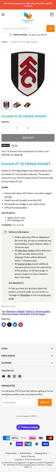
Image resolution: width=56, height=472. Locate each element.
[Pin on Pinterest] (20, 324)
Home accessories (10, 314)
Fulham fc (29, 311)
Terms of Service (28, 456)
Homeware (24, 314)
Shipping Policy (41, 453)
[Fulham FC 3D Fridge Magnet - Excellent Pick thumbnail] (6, 105)
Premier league (38, 314)
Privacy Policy (11, 453)
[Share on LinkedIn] (15, 324)
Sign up (44, 402)
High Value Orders (26, 250)
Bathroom (11, 311)
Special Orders (25, 264)
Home (4, 42)
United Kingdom (26, 416)
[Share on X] (9, 324)
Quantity (5, 122)
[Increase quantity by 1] (28, 128)
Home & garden (42, 311)
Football (20, 311)
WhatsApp (25, 295)
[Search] (50, 28)
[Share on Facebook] (3, 324)
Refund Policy (25, 453)
